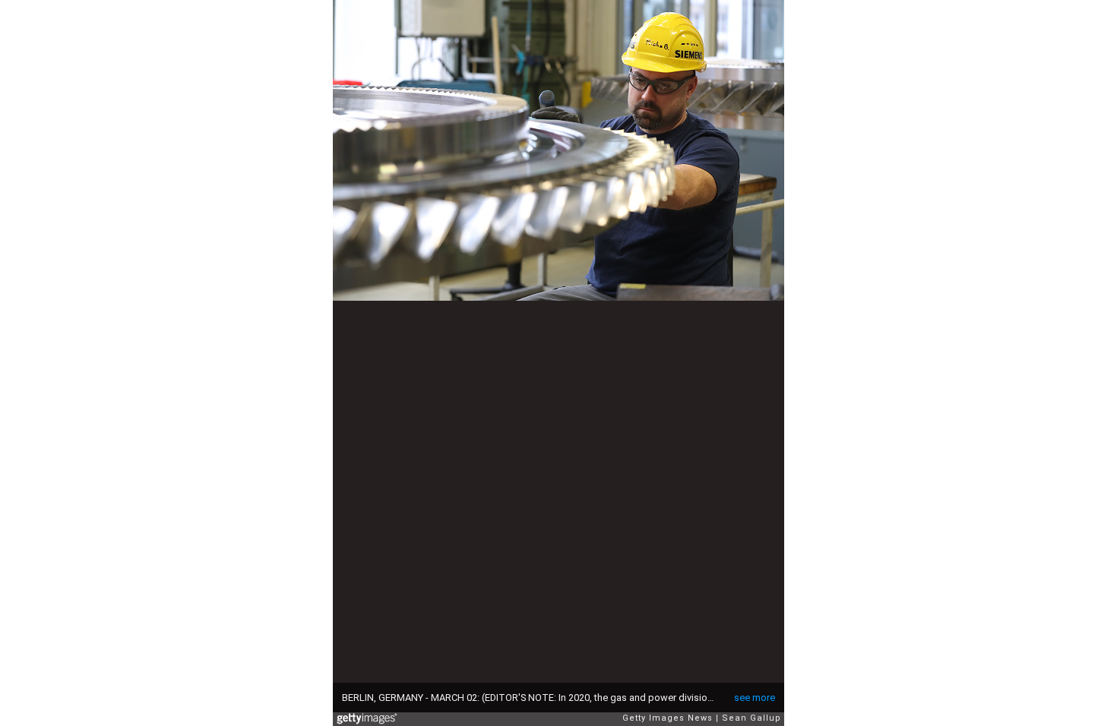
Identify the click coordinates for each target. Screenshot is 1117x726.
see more (754, 697)
